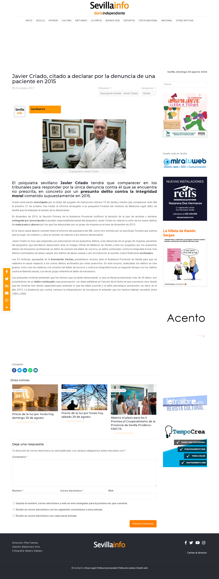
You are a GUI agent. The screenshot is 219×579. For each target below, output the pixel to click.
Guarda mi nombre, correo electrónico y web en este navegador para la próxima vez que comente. (72, 503)
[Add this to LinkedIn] (6, 286)
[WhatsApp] (30, 370)
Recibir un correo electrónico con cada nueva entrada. (46, 515)
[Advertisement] (109, 47)
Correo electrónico (71, 490)
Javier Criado (130, 93)
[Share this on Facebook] (6, 271)
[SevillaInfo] (109, 8)
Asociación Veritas (110, 93)
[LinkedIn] (25, 370)
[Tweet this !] (6, 278)
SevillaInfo (38, 109)
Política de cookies (126, 568)
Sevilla (146, 93)
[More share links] (6, 307)
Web (111, 490)
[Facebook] (14, 370)
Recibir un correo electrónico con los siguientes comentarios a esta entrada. (59, 509)
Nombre (17, 490)
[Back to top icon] (205, 573)
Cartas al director (197, 552)
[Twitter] (19, 370)
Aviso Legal (90, 568)
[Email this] (6, 293)
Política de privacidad (107, 568)
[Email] (35, 370)
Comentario (19, 456)
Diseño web (142, 568)
